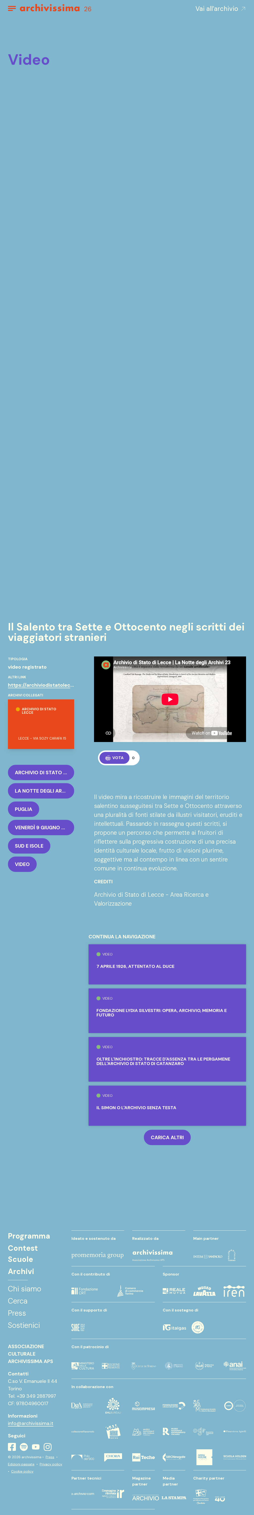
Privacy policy (51, 1464)
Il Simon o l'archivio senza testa (136, 1107)
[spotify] (24, 1447)
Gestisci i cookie (194, 1485)
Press (50, 1457)
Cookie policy (22, 1471)
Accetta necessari (194, 1499)
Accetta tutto (194, 1471)
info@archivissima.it (30, 1423)
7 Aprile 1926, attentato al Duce (135, 966)
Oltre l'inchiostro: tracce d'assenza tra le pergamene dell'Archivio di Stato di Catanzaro (163, 1061)
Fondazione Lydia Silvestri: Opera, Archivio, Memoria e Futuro (161, 1012)
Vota (118, 757)
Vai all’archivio (216, 8)
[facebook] (12, 1447)
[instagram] (48, 1447)
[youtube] (36, 1446)
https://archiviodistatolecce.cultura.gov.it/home (66, 685)
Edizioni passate (21, 1464)
